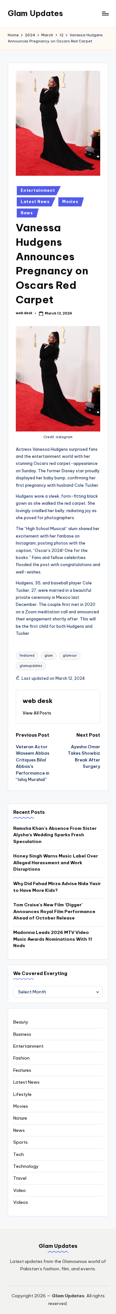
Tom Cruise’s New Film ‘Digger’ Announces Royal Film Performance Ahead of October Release (54, 911)
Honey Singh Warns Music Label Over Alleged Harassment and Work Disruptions (55, 862)
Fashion (21, 1058)
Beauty (20, 1022)
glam (48, 655)
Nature (20, 1118)
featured (27, 655)
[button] (37, 712)
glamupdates (31, 666)
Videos (20, 1202)
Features (22, 1070)
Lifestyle (22, 1094)
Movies (70, 201)
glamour (70, 655)
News (27, 212)
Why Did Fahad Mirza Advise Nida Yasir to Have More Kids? (57, 887)
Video (19, 1190)
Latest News (35, 201)
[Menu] (105, 13)
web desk (38, 701)
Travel (19, 1178)
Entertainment (38, 190)
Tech (18, 1154)
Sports (20, 1142)
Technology (26, 1166)
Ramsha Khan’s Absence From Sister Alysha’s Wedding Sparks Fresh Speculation (55, 834)
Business (22, 1034)
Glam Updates (35, 13)
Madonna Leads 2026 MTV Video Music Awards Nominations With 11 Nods (52, 938)
